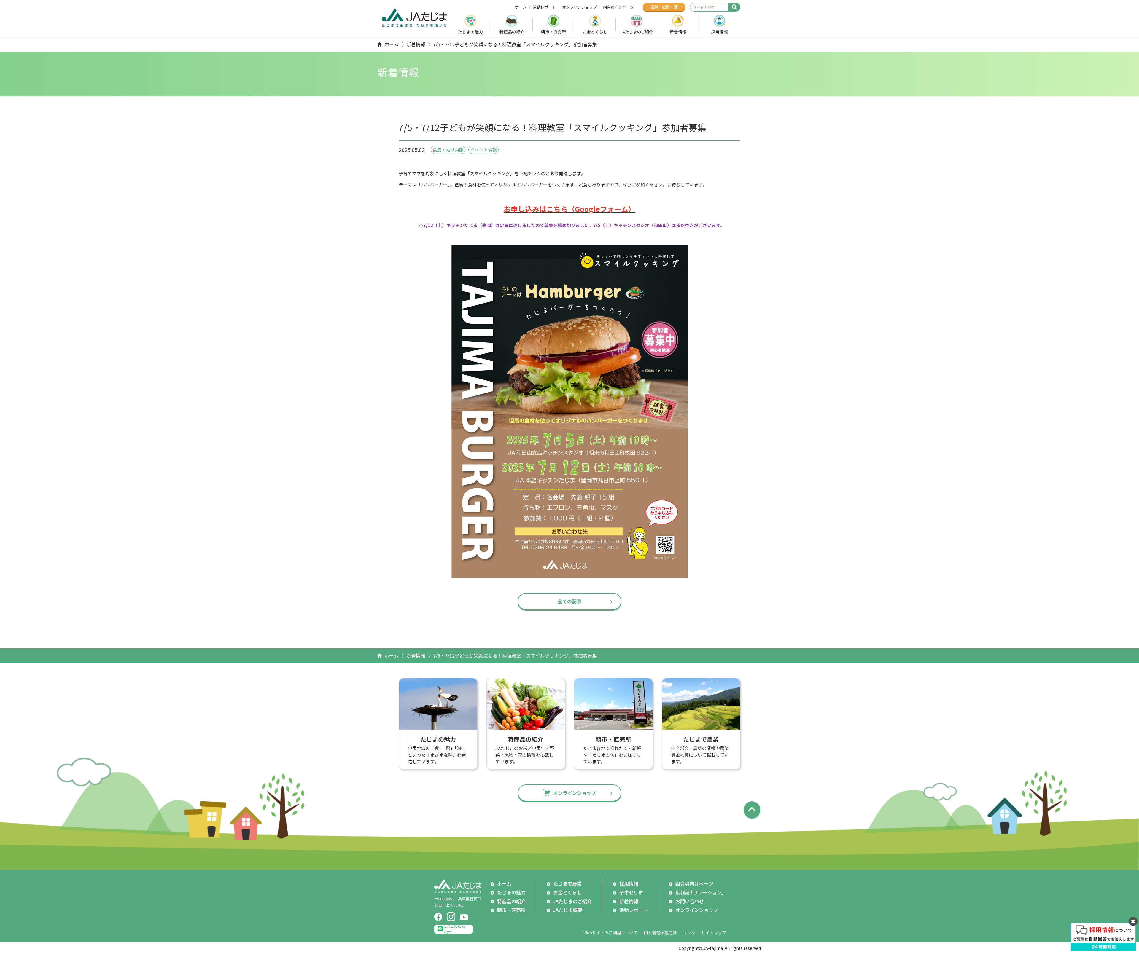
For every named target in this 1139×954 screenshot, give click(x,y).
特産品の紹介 (511, 32)
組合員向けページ (618, 7)
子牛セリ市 (631, 892)
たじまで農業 (567, 883)
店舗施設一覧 (663, 6)
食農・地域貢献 (448, 149)
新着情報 (678, 32)
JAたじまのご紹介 (636, 32)
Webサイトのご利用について (610, 933)
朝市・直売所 (553, 32)
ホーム (520, 7)
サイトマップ (713, 933)
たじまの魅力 (470, 32)
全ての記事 (569, 601)
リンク (689, 933)
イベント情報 (483, 149)
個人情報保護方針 (660, 933)
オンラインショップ (579, 7)
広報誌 (700, 892)
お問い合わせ (689, 901)
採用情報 (719, 32)
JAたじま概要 (567, 909)
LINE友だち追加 (455, 929)
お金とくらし (595, 32)
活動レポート (544, 7)
